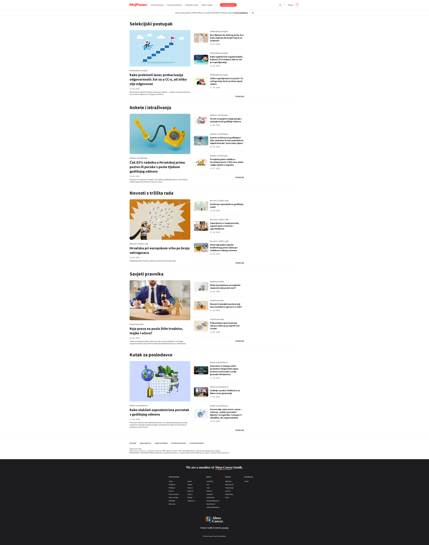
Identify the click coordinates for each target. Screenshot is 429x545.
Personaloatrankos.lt (212, 501)
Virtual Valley (229, 494)
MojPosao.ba (229, 485)
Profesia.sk (172, 485)
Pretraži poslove (157, 5)
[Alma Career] (214, 519)
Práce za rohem (173, 498)
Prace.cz (171, 491)
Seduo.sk (190, 491)
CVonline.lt (209, 481)
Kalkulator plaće (191, 5)
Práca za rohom (174, 494)
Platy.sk (190, 498)
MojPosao (228, 481)
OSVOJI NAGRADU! (241, 13)
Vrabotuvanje (229, 488)
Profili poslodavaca (174, 5)
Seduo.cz (190, 488)
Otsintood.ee (210, 498)
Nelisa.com (172, 504)
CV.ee (208, 488)
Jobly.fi (246, 481)
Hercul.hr (228, 491)
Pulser (227, 498)
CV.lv (207, 485)
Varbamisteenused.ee (212, 507)
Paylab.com (191, 501)
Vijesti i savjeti (207, 5)
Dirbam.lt (209, 491)
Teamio (190, 485)
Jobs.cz (171, 481)
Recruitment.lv (210, 504)
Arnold (190, 481)
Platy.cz (190, 494)
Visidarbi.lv (209, 494)
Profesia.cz (172, 488)
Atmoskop (172, 501)
